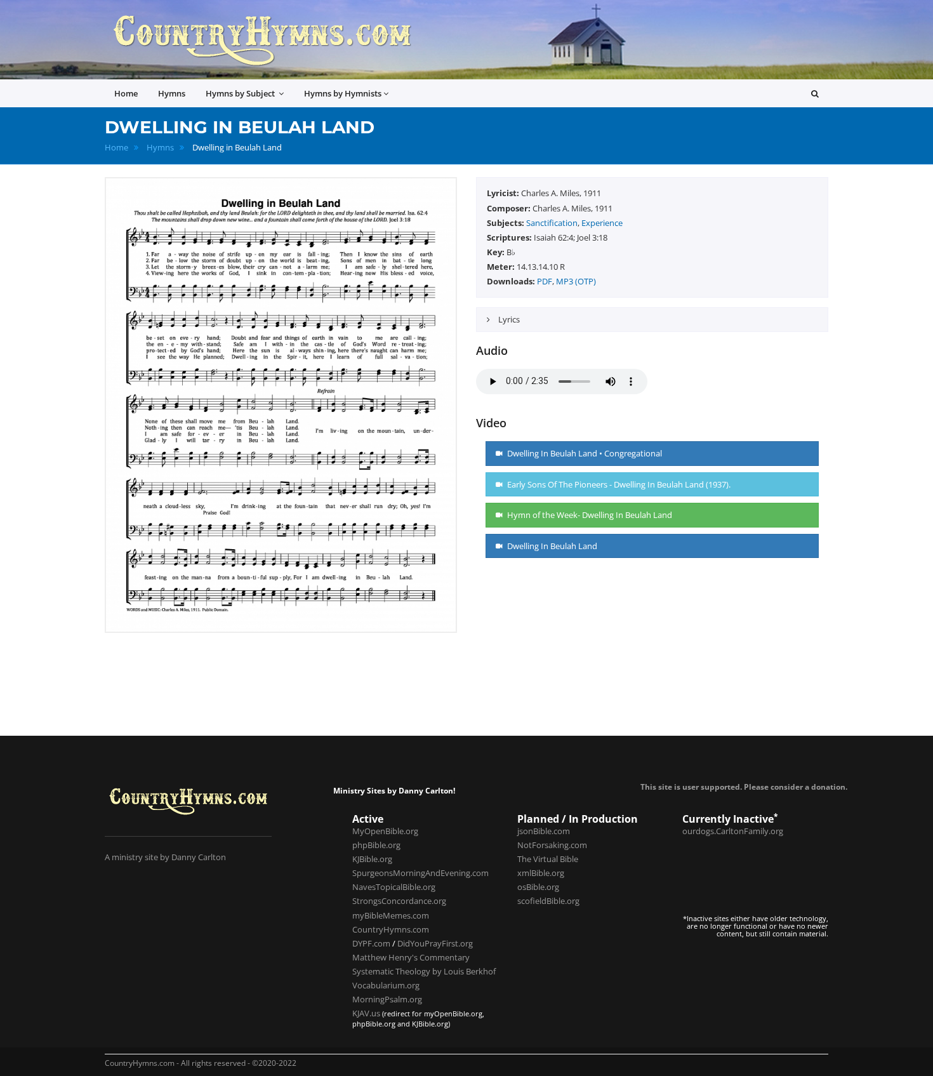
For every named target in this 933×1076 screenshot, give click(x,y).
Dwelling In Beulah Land (551, 546)
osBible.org (538, 887)
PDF (544, 281)
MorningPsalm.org (387, 999)
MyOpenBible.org (385, 831)
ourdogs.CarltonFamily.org (732, 831)
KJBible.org (372, 859)
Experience (602, 223)
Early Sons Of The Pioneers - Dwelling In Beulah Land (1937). (618, 484)
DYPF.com (371, 943)
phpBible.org (376, 845)
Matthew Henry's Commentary (411, 957)
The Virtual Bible (547, 859)
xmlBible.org (540, 873)
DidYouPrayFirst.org (435, 943)
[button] (815, 93)
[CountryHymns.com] (262, 39)
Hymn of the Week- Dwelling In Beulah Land (588, 515)
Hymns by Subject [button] (241, 93)
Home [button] (126, 93)
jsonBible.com (543, 831)
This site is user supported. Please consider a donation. (743, 786)
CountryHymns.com (390, 929)
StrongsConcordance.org (399, 901)
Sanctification (552, 223)
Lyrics (508, 319)
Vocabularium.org (386, 985)
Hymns (160, 147)
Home (116, 147)
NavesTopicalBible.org (393, 887)
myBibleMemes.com (390, 915)
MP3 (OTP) (576, 281)
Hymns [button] (171, 93)
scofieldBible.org (548, 901)
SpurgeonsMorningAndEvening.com (420, 873)
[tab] (652, 319)
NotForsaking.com (552, 845)
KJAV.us (366, 1013)
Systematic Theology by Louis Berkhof (424, 971)
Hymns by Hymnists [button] (342, 93)
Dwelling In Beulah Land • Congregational (583, 453)
